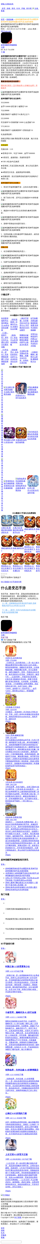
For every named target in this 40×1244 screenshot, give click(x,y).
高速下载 (4, 637)
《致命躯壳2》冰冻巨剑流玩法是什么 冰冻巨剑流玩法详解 (14, 357)
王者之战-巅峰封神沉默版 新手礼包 (18, 530)
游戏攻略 (9, 19)
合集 (36, 8)
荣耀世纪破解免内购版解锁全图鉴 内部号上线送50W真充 (24, 340)
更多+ (3, 864)
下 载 (3, 52)
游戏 (8, 8)
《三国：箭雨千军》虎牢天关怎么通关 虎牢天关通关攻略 (5, 340)
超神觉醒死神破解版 (9, 45)
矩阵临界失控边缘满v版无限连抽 (21, 488)
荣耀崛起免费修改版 (2, 446)
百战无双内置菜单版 (2, 402)
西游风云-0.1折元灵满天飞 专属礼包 (18, 568)
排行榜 (29, 8)
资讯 (13, 8)
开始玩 (8, 693)
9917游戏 (17, 1217)
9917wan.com (6, 31)
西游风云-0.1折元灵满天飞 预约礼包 (29, 549)
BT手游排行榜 (15, 582)
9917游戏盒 (5, 582)
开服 (23, 8)
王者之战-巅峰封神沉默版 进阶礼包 (6, 530)
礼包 (18, 8)
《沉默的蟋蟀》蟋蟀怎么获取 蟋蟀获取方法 (34, 356)
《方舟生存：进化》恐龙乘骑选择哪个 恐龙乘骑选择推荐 (5, 357)
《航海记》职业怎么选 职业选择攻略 (14, 340)
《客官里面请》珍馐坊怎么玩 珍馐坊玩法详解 (14, 324)
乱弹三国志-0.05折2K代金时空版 (33, 490)
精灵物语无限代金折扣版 (2, 498)
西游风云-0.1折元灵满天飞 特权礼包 (29, 568)
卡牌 (2, 47)
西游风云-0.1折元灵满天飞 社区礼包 (6, 568)
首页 (3, 8)
